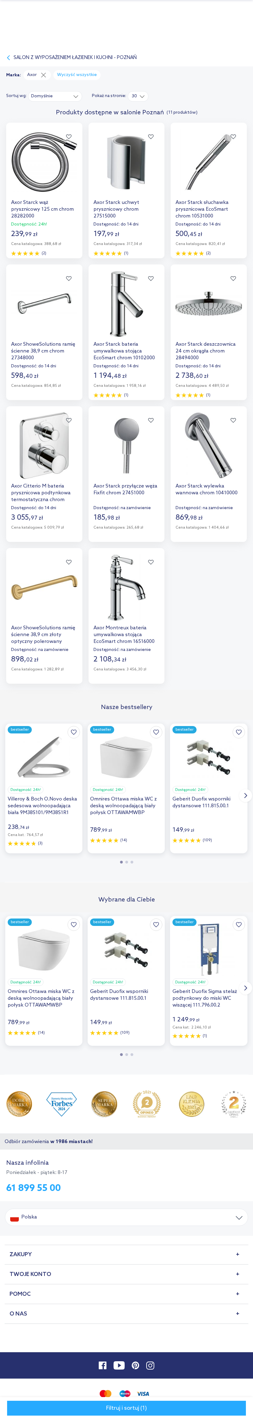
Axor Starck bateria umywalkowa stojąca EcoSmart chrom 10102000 (124, 351)
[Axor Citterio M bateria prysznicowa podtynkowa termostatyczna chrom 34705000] (44, 452)
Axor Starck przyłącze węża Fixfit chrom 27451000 (125, 489)
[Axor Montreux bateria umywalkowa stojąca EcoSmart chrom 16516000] (126, 593)
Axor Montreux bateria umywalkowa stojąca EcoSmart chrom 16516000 (124, 634)
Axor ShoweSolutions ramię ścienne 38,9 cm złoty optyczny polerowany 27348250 (43, 635)
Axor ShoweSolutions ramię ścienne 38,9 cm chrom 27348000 (43, 351)
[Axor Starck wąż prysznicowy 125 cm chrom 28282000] (44, 168)
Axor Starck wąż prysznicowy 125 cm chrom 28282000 (42, 209)
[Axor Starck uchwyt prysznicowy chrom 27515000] (126, 168)
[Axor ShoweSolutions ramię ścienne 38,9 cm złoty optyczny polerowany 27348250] (44, 593)
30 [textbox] (134, 96)
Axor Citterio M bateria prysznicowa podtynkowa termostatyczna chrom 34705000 (41, 493)
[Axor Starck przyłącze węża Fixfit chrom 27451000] (126, 452)
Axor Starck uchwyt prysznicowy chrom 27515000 (116, 209)
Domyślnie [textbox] (42, 96)
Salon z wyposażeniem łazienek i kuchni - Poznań (75, 58)
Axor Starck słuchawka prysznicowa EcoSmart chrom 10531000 (202, 209)
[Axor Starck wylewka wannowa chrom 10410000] (209, 452)
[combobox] (55, 96)
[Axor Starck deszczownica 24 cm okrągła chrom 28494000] (209, 310)
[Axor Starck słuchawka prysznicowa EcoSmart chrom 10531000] (209, 168)
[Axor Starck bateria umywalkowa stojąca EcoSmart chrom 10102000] (126, 310)
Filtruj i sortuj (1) (126, 1408)
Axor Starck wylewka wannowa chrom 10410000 (207, 489)
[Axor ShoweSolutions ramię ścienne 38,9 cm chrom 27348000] (44, 310)
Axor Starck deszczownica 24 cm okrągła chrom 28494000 (206, 351)
